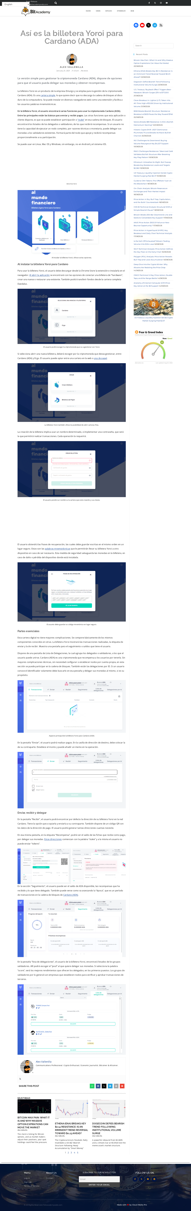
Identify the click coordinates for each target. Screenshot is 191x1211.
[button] (56, 3)
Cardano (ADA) (70, 894)
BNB (132, 11)
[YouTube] (142, 25)
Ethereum (121, 11)
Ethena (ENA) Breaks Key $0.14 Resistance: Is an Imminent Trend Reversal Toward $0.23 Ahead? (153, 74)
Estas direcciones (53, 839)
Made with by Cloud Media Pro (132, 1205)
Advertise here (72, 184)
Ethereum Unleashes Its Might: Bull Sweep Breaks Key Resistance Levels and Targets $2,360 (152, 165)
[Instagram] (161, 3)
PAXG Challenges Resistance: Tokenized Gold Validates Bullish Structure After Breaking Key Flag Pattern (153, 154)
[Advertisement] (72, 523)
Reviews (84, 71)
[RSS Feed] (161, 25)
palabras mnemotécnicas (57, 548)
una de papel (100, 358)
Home (88, 11)
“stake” (81, 119)
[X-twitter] (155, 3)
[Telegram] (154, 25)
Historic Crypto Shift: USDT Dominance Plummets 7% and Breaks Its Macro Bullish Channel (152, 133)
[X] (148, 25)
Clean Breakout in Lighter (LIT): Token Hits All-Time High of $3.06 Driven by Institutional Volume (153, 103)
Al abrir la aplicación (39, 275)
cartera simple (48, 95)
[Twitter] (20, 1079)
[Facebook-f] (149, 3)
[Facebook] (136, 25)
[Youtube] (167, 3)
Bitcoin (109, 11)
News (98, 11)
